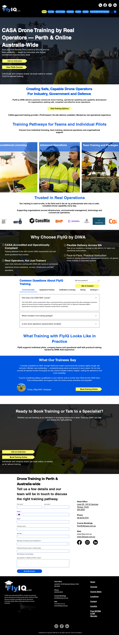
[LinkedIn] (67, 626)
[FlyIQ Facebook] (79, 542)
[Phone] (100, 5)
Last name (47, 504)
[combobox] (43, 543)
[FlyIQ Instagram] (87, 542)
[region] (59, 167)
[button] (113, 11)
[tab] (28, 290)
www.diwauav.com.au (61, 605)
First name (20, 504)
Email (19, 518)
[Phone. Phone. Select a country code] (19, 514)
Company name (21, 526)
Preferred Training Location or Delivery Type (29, 548)
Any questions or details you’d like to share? (29, 557)
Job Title (19, 533)
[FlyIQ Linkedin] (95, 542)
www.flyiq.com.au (84, 534)
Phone (19, 511)
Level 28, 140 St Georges (62, 584)
